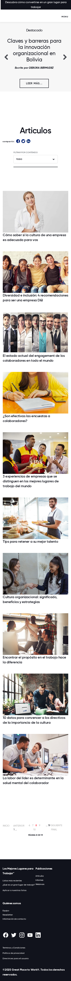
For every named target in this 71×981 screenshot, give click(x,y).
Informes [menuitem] (39, 880)
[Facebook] (18, 141)
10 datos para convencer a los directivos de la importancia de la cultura (34, 720)
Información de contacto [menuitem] (14, 919)
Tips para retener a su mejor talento (30, 541)
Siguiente (56, 825)
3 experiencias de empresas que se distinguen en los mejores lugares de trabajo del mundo (31, 481)
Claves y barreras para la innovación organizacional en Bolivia (34, 50)
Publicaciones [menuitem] (44, 868)
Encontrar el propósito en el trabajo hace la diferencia (34, 659)
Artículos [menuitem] (40, 876)
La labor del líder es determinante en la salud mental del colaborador (33, 780)
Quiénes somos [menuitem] (12, 903)
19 (49, 825)
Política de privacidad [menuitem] (13, 953)
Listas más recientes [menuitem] (12, 880)
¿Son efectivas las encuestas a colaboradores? (26, 418)
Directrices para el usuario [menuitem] (16, 958)
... (16, 829)
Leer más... (34, 83)
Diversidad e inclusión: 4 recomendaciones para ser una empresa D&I (35, 297)
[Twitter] (23, 141)
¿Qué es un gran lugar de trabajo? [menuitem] (19, 885)
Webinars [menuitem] (40, 884)
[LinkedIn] (28, 141)
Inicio (6, 825)
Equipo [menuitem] (6, 910)
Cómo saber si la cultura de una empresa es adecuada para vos (34, 237)
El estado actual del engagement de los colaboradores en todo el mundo (34, 358)
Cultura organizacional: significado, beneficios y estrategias (30, 599)
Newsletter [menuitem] (8, 915)
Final (54, 829)
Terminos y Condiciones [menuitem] (14, 947)
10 (34, 829)
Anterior (18, 825)
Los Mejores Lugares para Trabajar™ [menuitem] (18, 871)
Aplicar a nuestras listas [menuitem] (15, 890)
